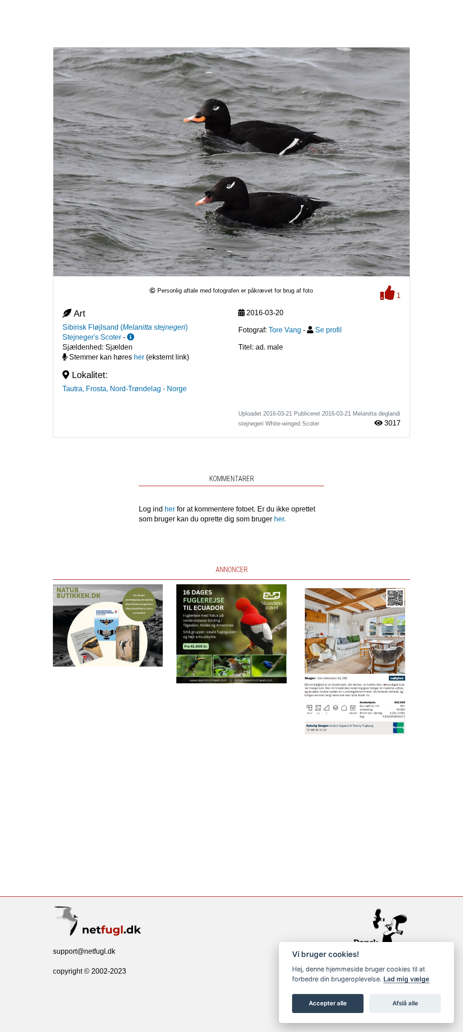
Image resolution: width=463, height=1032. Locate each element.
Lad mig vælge (406, 979)
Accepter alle (328, 1003)
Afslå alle (405, 1003)
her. (280, 519)
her (139, 357)
